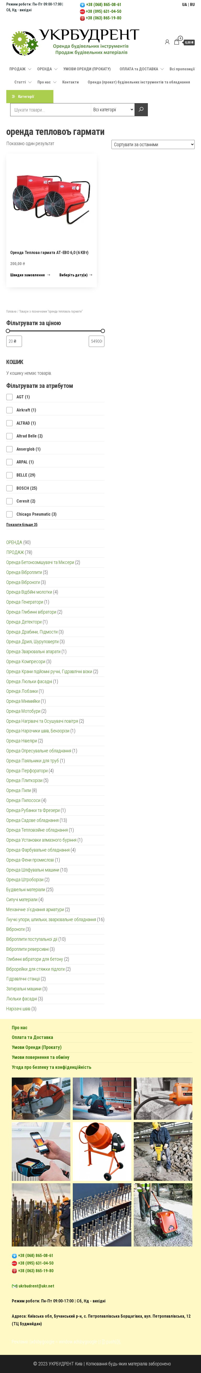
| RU (191, 4)
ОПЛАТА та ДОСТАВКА (139, 69)
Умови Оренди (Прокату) (37, 1047)
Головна (11, 311)
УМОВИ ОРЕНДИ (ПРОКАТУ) (87, 69)
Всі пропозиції (182, 69)
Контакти (70, 82)
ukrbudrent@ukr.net (36, 1286)
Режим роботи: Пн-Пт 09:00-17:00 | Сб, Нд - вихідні (58, 1300)
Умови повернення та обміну (40, 1057)
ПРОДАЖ (17, 69)
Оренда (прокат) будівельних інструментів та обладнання (139, 82)
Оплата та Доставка (32, 1037)
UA (184, 4)
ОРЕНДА (44, 69)
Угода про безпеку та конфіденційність (51, 1067)
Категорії (26, 96)
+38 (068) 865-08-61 (103, 4)
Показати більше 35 (21, 524)
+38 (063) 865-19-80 (103, 17)
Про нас (44, 82)
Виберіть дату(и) (73, 275)
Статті (20, 82)
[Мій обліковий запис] (167, 42)
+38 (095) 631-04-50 (103, 11)
